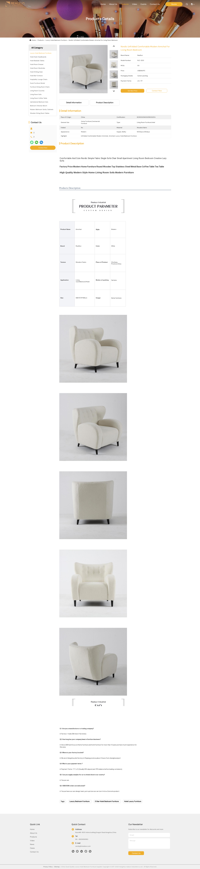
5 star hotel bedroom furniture (107, 801)
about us (113, 4)
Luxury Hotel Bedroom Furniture (56, 40)
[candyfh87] (90, 852)
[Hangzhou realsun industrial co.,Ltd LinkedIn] (81, 852)
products (125, 4)
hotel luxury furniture (132, 801)
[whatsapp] (32, 142)
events (143, 4)
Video (32, 840)
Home (103, 4)
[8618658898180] (85, 852)
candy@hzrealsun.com (83, 846)
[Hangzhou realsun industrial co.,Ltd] (14, 4)
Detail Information (74, 102)
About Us (33, 833)
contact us (155, 4)
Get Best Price (132, 91)
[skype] (41, 142)
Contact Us (34, 852)
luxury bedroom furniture (79, 801)
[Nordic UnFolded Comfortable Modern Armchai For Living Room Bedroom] (83, 69)
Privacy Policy (48, 867)
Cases (32, 848)
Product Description (104, 102)
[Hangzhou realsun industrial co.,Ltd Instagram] (77, 852)
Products (41, 40)
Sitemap (57, 867)
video (134, 4)
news (32, 844)
